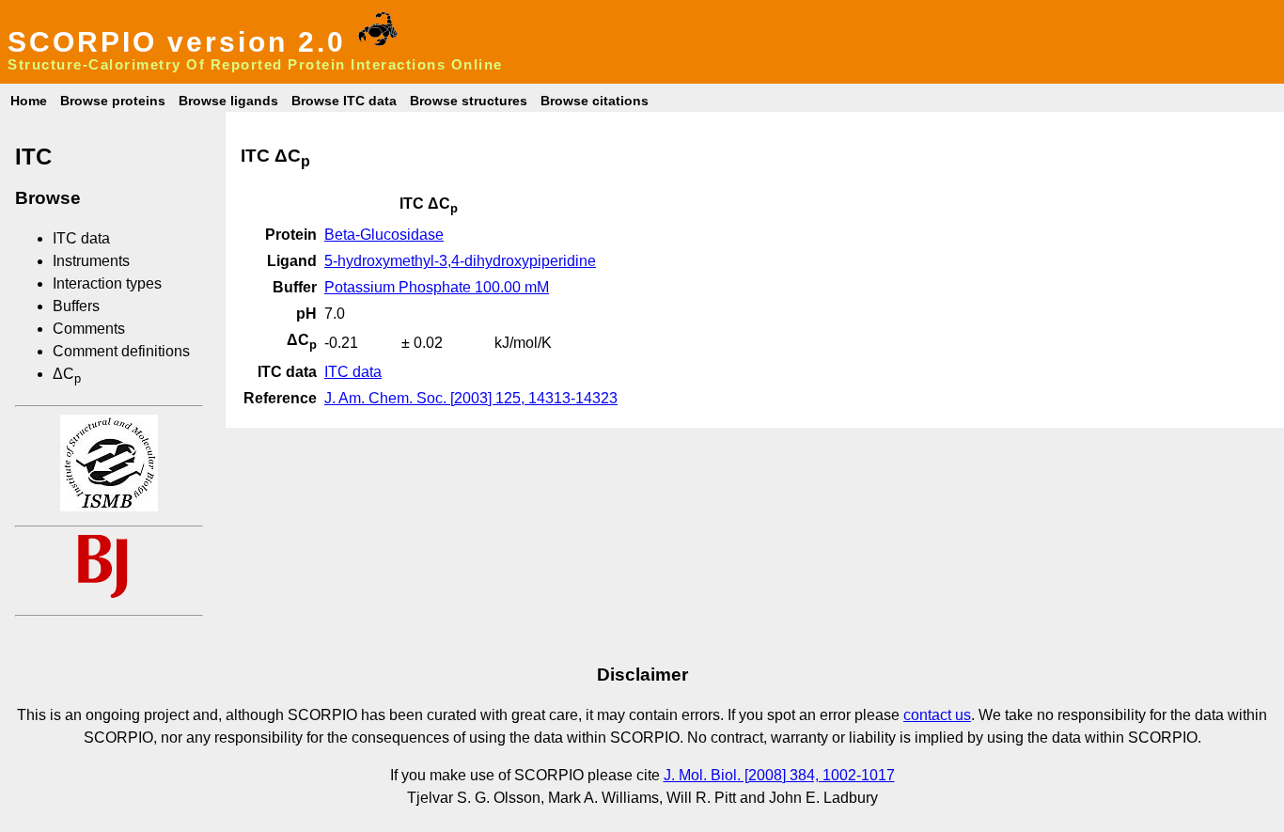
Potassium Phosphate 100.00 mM (436, 287)
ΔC (67, 374)
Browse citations (594, 100)
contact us (937, 715)
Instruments (91, 261)
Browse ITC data (344, 100)
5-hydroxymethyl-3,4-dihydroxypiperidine (460, 261)
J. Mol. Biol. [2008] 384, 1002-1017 (779, 775)
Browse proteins (112, 100)
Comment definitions (121, 351)
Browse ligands (228, 100)
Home (28, 100)
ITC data (81, 238)
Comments (89, 329)
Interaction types (107, 283)
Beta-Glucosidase (384, 235)
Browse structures (468, 100)
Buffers (76, 306)
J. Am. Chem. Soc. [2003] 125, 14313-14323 (471, 398)
